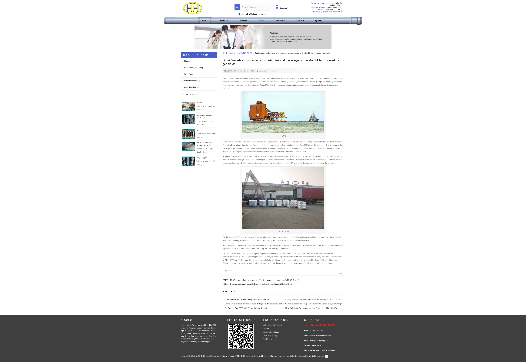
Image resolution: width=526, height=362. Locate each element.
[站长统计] (326, 356)
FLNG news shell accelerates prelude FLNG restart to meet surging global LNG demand (264, 280)
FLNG (230, 271)
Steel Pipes (188, 74)
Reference (280, 21)
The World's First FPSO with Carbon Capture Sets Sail (246, 308)
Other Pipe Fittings (191, 87)
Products (243, 21)
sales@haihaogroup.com (256, 14)
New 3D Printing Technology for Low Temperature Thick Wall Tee (311, 308)
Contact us (300, 21)
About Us (224, 21)
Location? (284, 8)
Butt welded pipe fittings (193, 68)
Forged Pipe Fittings (192, 81)
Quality (318, 21)
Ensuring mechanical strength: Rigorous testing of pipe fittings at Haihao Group (261, 284)
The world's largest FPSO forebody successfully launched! (247, 299)
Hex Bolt (199, 130)
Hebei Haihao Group (189, 325)
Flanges (187, 61)
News (261, 21)
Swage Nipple (201, 158)
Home (205, 21)
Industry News (244, 53)
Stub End (199, 103)
